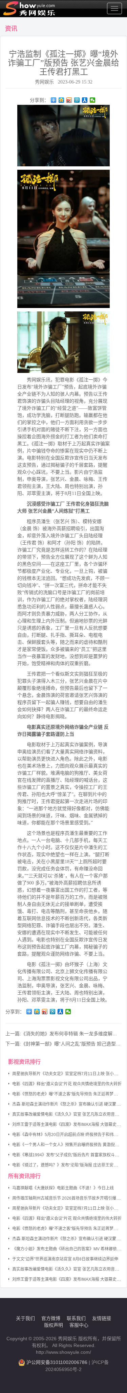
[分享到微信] (93, 100)
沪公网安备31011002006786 (56, 1362)
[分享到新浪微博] (69, 100)
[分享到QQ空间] (61, 100)
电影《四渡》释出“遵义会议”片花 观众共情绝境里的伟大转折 (67, 1084)
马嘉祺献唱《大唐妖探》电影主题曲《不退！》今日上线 (63, 1188)
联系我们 (76, 1318)
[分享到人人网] (85, 100)
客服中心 (78, 1325)
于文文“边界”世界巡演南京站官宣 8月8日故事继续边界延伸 (65, 1259)
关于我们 (25, 1318)
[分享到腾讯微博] (77, 100)
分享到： (39, 100)
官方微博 (50, 1318)
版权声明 (53, 1325)
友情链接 (101, 1318)
